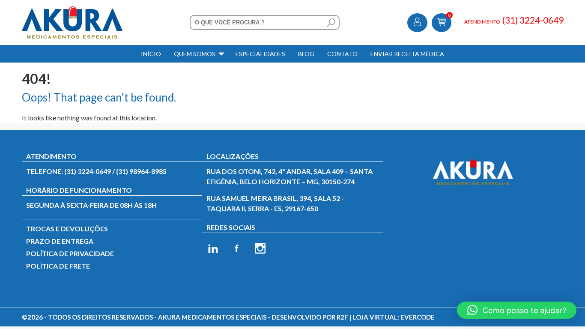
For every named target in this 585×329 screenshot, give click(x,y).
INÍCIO (151, 53)
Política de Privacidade (70, 253)
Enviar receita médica (407, 53)
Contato (342, 53)
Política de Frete (58, 266)
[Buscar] (331, 22)
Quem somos (194, 53)
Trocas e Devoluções (67, 228)
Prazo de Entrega (59, 241)
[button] (516, 310)
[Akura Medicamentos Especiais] (72, 11)
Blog (306, 53)
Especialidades (260, 53)
